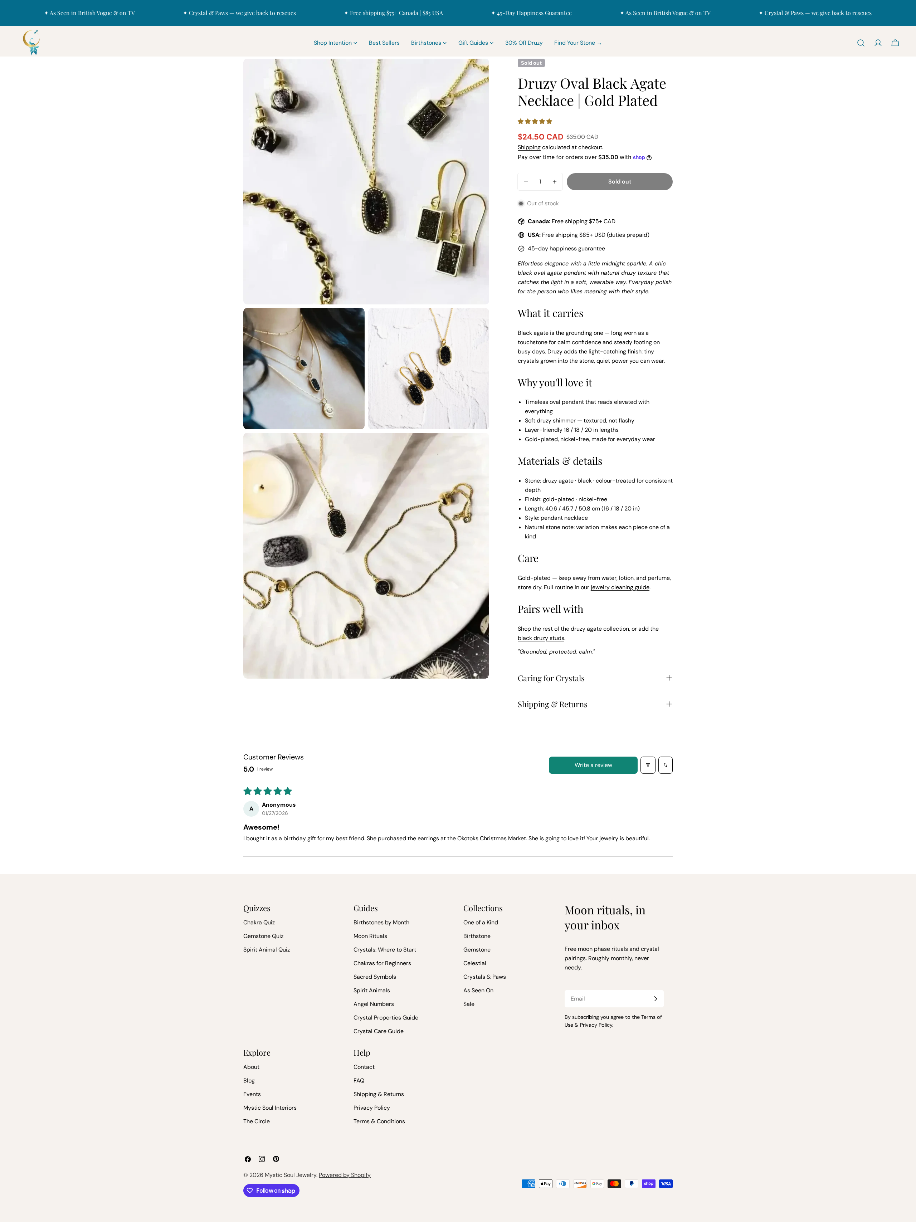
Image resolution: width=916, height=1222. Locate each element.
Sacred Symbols (375, 977)
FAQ (359, 1080)
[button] (535, 121)
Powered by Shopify (345, 1175)
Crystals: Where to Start (385, 949)
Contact (364, 1067)
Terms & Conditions (379, 1121)
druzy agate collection (600, 628)
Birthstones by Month (381, 922)
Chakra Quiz (259, 922)
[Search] (861, 43)
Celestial (474, 963)
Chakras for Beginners (382, 963)
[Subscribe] (655, 998)
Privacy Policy (372, 1107)
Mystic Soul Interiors (270, 1107)
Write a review (593, 765)
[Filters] (648, 765)
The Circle (256, 1121)
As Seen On (478, 990)
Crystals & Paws (484, 977)
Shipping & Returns (379, 1094)
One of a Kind (480, 922)
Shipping (529, 147)
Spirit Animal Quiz (266, 949)
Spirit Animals (372, 990)
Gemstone (477, 949)
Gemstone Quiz (263, 936)
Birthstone (477, 936)
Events (252, 1094)
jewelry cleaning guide (620, 587)
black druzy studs (541, 638)
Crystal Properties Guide (386, 1017)
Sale (468, 1004)
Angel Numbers (374, 1004)
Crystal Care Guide (379, 1031)
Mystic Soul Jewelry (290, 1175)
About (251, 1067)
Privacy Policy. (596, 1025)
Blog (249, 1080)
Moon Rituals (370, 936)
